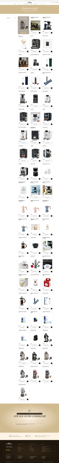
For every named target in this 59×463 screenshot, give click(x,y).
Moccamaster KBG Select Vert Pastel (46, 237)
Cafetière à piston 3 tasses (23, 237)
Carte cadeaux (32, 449)
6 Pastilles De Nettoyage (22, 330)
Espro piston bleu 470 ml (22, 72)
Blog (30, 447)
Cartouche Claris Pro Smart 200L (47, 73)
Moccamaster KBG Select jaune (46, 182)
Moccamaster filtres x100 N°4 (46, 256)
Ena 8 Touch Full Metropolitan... (33, 127)
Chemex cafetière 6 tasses (35, 274)
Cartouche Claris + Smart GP (34, 293)
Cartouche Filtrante (45, 293)
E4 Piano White (45, 127)
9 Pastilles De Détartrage (46, 311)
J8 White (32, 109)
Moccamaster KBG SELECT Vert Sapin (35, 17)
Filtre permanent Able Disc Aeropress (22, 182)
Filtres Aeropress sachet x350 (46, 275)
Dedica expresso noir (46, 366)
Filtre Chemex (21, 36)
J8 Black (44, 109)
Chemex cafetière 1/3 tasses (46, 219)
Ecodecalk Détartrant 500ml (34, 312)
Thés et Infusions (20, 448)
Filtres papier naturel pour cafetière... (35, 219)
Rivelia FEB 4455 (45, 330)
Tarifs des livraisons (44, 449)
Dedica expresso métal (22, 384)
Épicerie (19, 449)
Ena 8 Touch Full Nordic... (22, 127)
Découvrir (34, 32)
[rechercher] (53, 2)
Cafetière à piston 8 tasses (23, 293)
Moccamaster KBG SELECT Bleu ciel (35, 182)
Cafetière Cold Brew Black (35, 54)
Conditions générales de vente (46, 448)
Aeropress (32, 72)
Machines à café (20, 447)
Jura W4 (32, 35)
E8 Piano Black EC (21, 109)
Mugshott (20, 54)
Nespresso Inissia (33, 330)
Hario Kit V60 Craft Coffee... (21, 256)
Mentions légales (44, 447)
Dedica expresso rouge (34, 366)
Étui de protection (45, 35)
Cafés (18, 446)
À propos (31, 446)
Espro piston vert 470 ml (46, 54)
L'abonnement (32, 448)
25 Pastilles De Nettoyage (22, 311)
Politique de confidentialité (45, 446)
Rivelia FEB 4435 (33, 348)
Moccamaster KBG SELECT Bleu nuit (47, 17)
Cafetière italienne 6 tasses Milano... (22, 200)
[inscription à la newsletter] (39, 421)
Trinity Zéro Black (33, 237)
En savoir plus (23, 32)
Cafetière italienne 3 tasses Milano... (35, 200)
